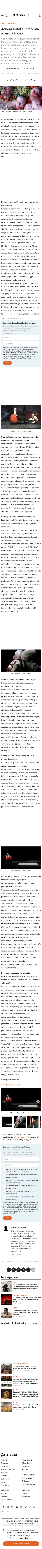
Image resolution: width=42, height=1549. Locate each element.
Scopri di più (16, 1254)
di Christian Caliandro (21, 1370)
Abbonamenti (27, 1460)
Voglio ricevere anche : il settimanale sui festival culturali (20, 1198)
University (26, 1490)
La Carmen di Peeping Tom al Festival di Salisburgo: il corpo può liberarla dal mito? (27, 1299)
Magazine (26, 1463)
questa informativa (28, 1209)
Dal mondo (5, 1479)
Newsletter (26, 1466)
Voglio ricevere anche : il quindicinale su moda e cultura (21, 1187)
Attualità (11, 24)
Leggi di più (37, 1323)
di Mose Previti (18, 1409)
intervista (10, 73)
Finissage (25, 1481)
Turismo (4, 1476)
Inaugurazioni (27, 1478)
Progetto (4, 1463)
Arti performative (20, 1295)
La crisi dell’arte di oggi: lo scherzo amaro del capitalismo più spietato (25, 1367)
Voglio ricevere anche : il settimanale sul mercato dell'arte (21, 1176)
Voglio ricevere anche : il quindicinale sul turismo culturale (20, 1192)
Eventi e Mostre (28, 1475)
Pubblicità (5, 1493)
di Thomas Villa (18, 1291)
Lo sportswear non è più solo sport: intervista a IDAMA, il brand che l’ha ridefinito (25, 1312)
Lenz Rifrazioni (24, 73)
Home (3, 24)
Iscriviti (7, 363)
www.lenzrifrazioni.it (10, 1085)
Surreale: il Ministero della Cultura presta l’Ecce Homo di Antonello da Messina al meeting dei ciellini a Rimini (26, 1394)
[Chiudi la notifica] (40, 1528)
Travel (24, 1493)
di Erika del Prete (19, 1316)
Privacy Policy (26, 358)
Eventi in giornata (28, 1484)
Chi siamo (5, 1490)
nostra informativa (20, 1206)
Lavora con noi (6, 1500)
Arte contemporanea (21, 1364)
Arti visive (5, 1460)
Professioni (5, 1466)
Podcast (25, 1469)
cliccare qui (18, 1137)
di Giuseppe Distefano (12, 68)
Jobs (3, 1482)
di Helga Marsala (19, 1385)
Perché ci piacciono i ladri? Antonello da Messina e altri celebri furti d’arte (27, 1406)
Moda (15, 1308)
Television (5, 1485)
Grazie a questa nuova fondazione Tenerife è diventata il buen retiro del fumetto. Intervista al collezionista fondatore (25, 1287)
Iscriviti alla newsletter (21, 1544)
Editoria (4, 1472)
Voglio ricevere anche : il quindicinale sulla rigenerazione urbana (22, 1181)
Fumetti (16, 1282)
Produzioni (26, 1496)
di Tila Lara (17, 1304)
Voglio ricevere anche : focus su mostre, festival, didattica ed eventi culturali (22, 1170)
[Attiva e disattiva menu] (2, 15)
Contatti (4, 1496)
